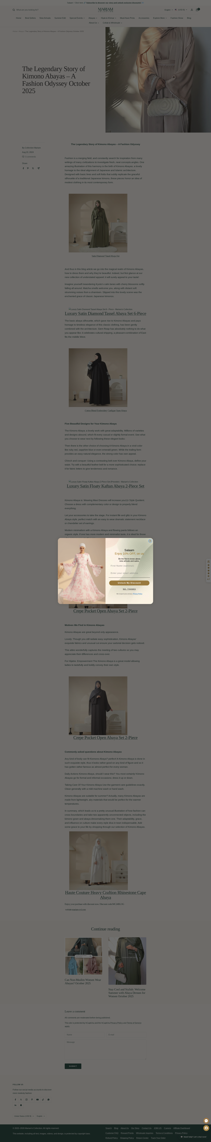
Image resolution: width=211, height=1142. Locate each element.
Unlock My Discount (129, 583)
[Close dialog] (150, 541)
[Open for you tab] (206, 1128)
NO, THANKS (129, 589)
